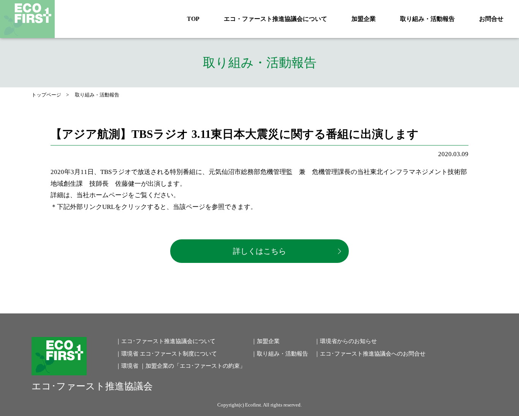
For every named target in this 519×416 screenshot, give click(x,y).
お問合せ (491, 19)
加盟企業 (363, 19)
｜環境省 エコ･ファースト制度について (166, 354)
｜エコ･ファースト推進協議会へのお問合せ (370, 354)
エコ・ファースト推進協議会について (275, 19)
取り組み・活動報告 (427, 19)
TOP (193, 19)
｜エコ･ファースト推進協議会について (165, 341)
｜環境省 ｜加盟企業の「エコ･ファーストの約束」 (180, 366)
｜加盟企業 (265, 341)
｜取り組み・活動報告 (279, 354)
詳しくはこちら (259, 251)
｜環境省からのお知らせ (345, 341)
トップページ (46, 95)
